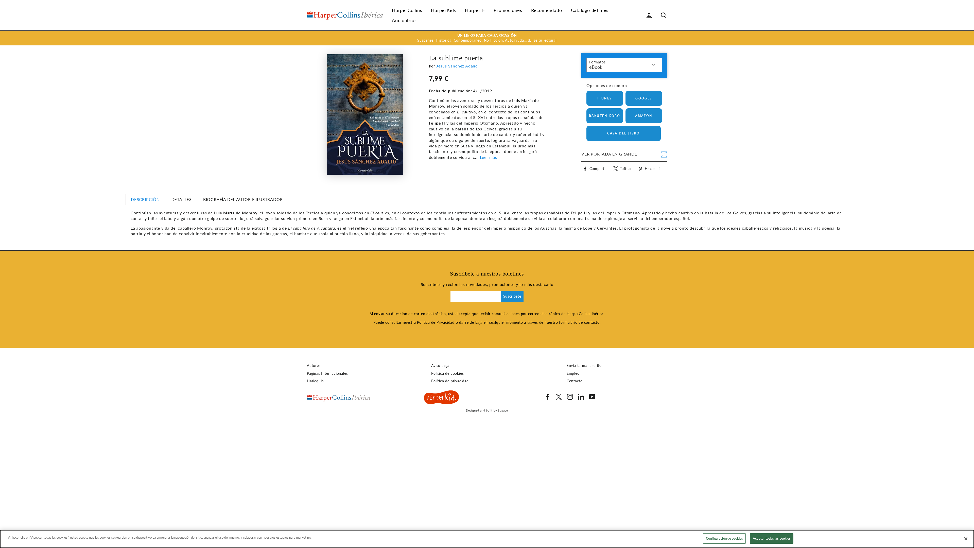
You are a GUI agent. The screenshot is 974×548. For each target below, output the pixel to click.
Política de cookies (447, 373)
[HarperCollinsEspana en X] (559, 397)
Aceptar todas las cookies (772, 538)
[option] (487, 38)
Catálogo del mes (590, 10)
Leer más (488, 157)
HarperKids (443, 10)
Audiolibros (404, 20)
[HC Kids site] (441, 398)
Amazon (643, 116)
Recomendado (546, 10)
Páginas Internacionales (327, 373)
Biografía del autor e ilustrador (243, 199)
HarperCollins (407, 10)
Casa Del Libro (623, 133)
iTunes (604, 98)
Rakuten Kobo (604, 116)
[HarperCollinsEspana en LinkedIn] (581, 397)
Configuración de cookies (724, 538)
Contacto (575, 381)
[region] (487, 539)
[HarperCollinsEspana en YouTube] (592, 397)
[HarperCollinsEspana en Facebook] (548, 397)
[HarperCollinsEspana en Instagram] (570, 397)
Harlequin (315, 381)
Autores (314, 366)
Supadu (503, 410)
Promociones (508, 10)
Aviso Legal (440, 366)
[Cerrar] (965, 538)
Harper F (475, 10)
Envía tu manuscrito (584, 366)
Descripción (145, 199)
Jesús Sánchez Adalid (457, 65)
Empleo (573, 373)
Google (643, 98)
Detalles (181, 199)
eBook (595, 67)
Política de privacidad (450, 381)
